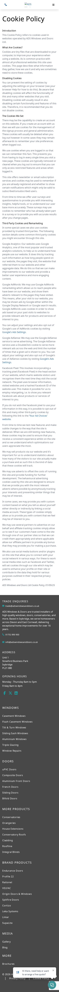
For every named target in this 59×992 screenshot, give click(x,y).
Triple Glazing (10, 745)
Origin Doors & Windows (17, 894)
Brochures (8, 963)
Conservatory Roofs (14, 834)
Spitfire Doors (10, 899)
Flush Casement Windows (17, 721)
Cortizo (6, 905)
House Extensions (12, 828)
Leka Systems (10, 911)
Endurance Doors (12, 870)
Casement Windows (14, 715)
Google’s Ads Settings (14, 332)
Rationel (7, 882)
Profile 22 (8, 876)
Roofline (7, 846)
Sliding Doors (10, 792)
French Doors (10, 786)
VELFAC (6, 888)
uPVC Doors (9, 769)
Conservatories (11, 817)
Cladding (7, 840)
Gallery (6, 941)
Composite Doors (12, 775)
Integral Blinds (11, 852)
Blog (5, 947)
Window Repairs (11, 750)
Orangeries (9, 823)
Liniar (5, 917)
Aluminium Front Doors (16, 781)
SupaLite (7, 923)
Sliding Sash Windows (15, 733)
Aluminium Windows (14, 739)
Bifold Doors (9, 798)
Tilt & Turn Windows (14, 727)
